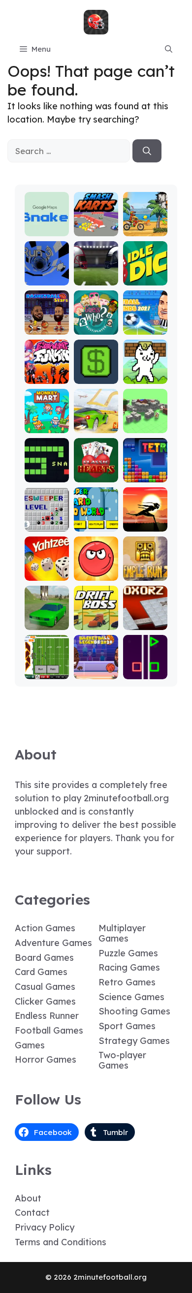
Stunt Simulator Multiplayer (46, 610)
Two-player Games (122, 1060)
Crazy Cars (95, 421)
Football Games (49, 1030)
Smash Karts (96, 225)
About (28, 1198)
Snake (46, 475)
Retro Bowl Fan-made (46, 663)
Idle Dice (145, 278)
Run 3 (46, 278)
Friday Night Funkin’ (47, 367)
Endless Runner (47, 1015)
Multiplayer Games (122, 933)
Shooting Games (134, 1011)
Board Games (44, 957)
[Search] (146, 151)
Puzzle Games (128, 953)
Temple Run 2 (145, 569)
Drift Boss (96, 623)
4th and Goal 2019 (96, 269)
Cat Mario (145, 376)
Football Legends (144, 323)
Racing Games (129, 967)
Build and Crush (145, 421)
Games (30, 1045)
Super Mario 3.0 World (95, 515)
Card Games (41, 972)
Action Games (45, 928)
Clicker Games (45, 1001)
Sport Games (127, 1026)
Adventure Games (53, 942)
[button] (168, 49)
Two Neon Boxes (145, 668)
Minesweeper (47, 520)
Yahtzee (47, 573)
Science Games (131, 997)
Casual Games (45, 986)
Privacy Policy (44, 1227)
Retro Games (127, 982)
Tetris (145, 475)
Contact (32, 1212)
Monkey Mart (47, 421)
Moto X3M (145, 229)
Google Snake (46, 225)
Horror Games (45, 1059)
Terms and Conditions (60, 1242)
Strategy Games (134, 1040)
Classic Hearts (96, 471)
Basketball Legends (96, 663)
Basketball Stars (46, 323)
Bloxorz (145, 623)
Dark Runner (145, 520)
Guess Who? (96, 323)
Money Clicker (96, 372)
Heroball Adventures (96, 564)
